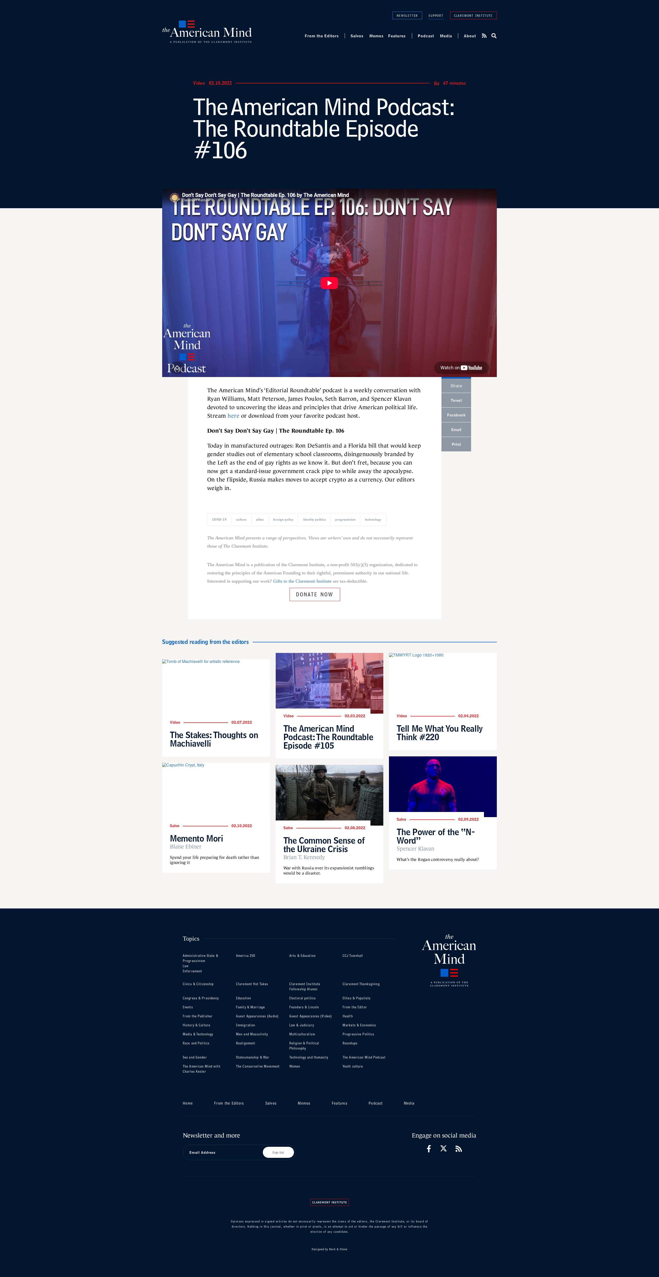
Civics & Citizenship (198, 984)
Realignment (245, 1043)
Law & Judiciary (301, 1025)
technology (373, 519)
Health (348, 1016)
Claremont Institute (473, 15)
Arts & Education (302, 956)
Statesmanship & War (252, 1057)
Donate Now (315, 593)
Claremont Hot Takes (252, 984)
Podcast (426, 35)
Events (188, 1007)
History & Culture (196, 1025)
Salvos (357, 35)
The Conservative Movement (258, 1066)
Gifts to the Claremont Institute (302, 581)
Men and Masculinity (252, 1034)
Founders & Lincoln (304, 1007)
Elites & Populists (357, 998)
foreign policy (283, 519)
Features (397, 35)
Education (243, 998)
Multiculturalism (302, 1034)
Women (294, 1066)
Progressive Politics (358, 1034)
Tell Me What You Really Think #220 (440, 732)
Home (188, 1103)
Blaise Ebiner (186, 847)
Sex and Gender (195, 1057)
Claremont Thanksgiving (361, 984)
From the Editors (322, 35)
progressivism (345, 519)
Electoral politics (302, 998)
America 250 (245, 956)
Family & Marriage (250, 1007)
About (470, 35)
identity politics (314, 519)
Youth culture (353, 1066)
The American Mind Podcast (364, 1057)
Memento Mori (196, 838)
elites (260, 519)
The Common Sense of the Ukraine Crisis (324, 844)
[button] (493, 35)
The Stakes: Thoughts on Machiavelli (214, 739)
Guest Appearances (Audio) (257, 1016)
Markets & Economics (359, 1025)
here (233, 416)
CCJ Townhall (353, 956)
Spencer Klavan (416, 849)
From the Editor (355, 1007)
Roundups (350, 1043)
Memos (376, 35)
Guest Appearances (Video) (310, 1016)
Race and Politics (196, 1043)
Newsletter (407, 15)
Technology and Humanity (308, 1057)
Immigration (245, 1025)
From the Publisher (198, 1016)
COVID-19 (219, 519)
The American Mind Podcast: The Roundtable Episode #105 (328, 737)
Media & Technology (198, 1034)
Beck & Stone (338, 1249)
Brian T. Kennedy (304, 857)
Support (436, 15)
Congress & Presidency (201, 998)
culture (241, 519)
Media (446, 35)
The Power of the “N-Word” (436, 836)
